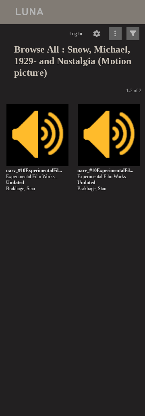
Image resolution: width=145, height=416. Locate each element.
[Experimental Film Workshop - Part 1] (37, 135)
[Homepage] (72, 12)
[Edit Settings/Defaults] (96, 33)
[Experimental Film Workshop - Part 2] (109, 135)
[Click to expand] (132, 33)
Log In (75, 34)
